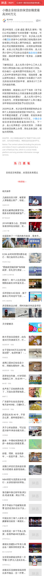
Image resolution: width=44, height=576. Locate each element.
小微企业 (37, 118)
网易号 (11, 3)
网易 (4, 3)
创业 (35, 52)
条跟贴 (21, 181)
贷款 (9, 39)
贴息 (31, 52)
